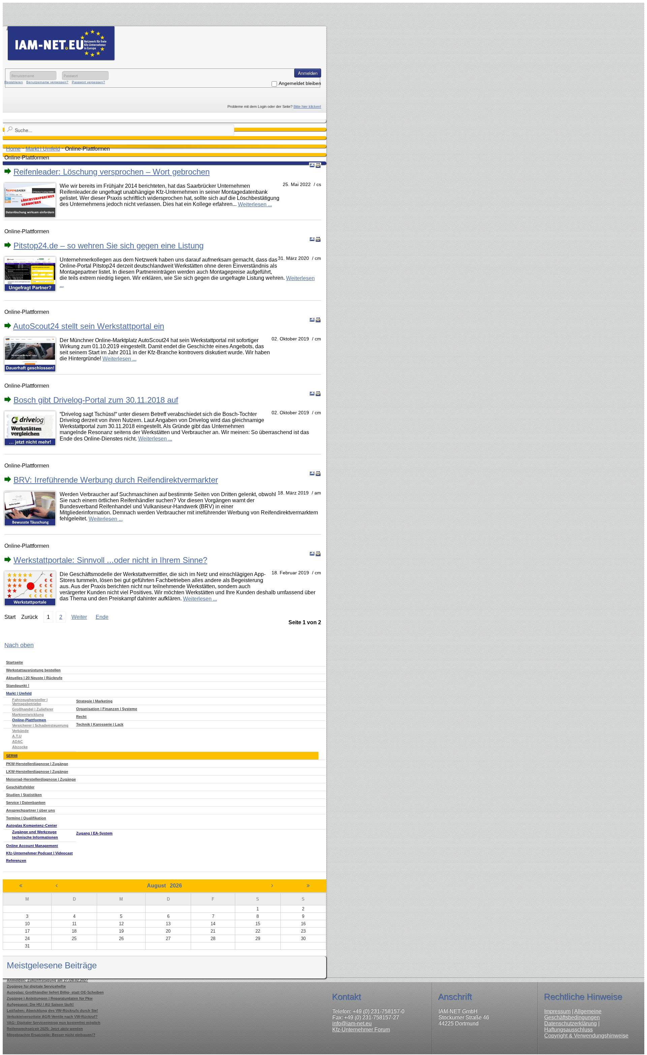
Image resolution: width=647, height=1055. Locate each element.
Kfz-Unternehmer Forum (361, 1029)
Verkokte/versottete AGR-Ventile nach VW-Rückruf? (52, 1017)
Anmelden (307, 73)
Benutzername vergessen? (47, 82)
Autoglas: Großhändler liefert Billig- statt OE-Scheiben (55, 992)
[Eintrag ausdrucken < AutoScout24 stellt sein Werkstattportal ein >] (318, 320)
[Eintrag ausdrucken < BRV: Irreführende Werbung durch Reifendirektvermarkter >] (318, 474)
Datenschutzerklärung (570, 1023)
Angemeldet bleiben (300, 83)
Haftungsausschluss (568, 1029)
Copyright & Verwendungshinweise (586, 1035)
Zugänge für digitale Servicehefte (36, 986)
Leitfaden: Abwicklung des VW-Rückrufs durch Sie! (52, 1010)
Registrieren (13, 82)
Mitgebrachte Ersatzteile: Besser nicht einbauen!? (51, 1035)
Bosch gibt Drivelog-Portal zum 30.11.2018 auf (95, 399)
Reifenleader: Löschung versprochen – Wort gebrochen (111, 171)
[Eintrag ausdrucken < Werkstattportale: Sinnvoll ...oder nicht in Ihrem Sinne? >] (318, 554)
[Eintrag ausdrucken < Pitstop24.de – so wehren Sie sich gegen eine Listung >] (318, 239)
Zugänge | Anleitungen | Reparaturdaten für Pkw (50, 998)
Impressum (557, 1011)
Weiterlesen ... (255, 204)
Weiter (79, 617)
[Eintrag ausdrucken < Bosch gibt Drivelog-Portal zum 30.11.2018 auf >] (318, 394)
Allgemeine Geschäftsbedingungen (573, 1014)
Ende (102, 617)
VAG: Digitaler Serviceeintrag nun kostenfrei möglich (53, 1023)
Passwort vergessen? (88, 82)
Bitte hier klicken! (307, 106)
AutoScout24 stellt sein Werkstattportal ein (88, 326)
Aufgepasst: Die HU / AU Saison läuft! (40, 1004)
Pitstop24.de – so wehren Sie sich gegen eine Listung (108, 245)
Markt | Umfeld (43, 149)
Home (13, 149)
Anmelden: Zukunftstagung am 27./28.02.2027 (47, 980)
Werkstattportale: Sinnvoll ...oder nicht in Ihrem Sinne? (110, 560)
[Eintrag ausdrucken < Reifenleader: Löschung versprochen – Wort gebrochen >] (318, 165)
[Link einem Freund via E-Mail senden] (312, 165)
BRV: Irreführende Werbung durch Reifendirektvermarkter (115, 479)
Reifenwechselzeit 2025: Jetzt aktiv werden (45, 1029)
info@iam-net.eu (352, 1023)
